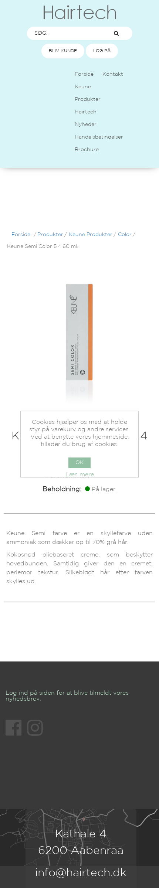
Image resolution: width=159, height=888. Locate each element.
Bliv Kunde (63, 51)
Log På (102, 51)
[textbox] (64, 33)
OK (79, 462)
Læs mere (79, 474)
